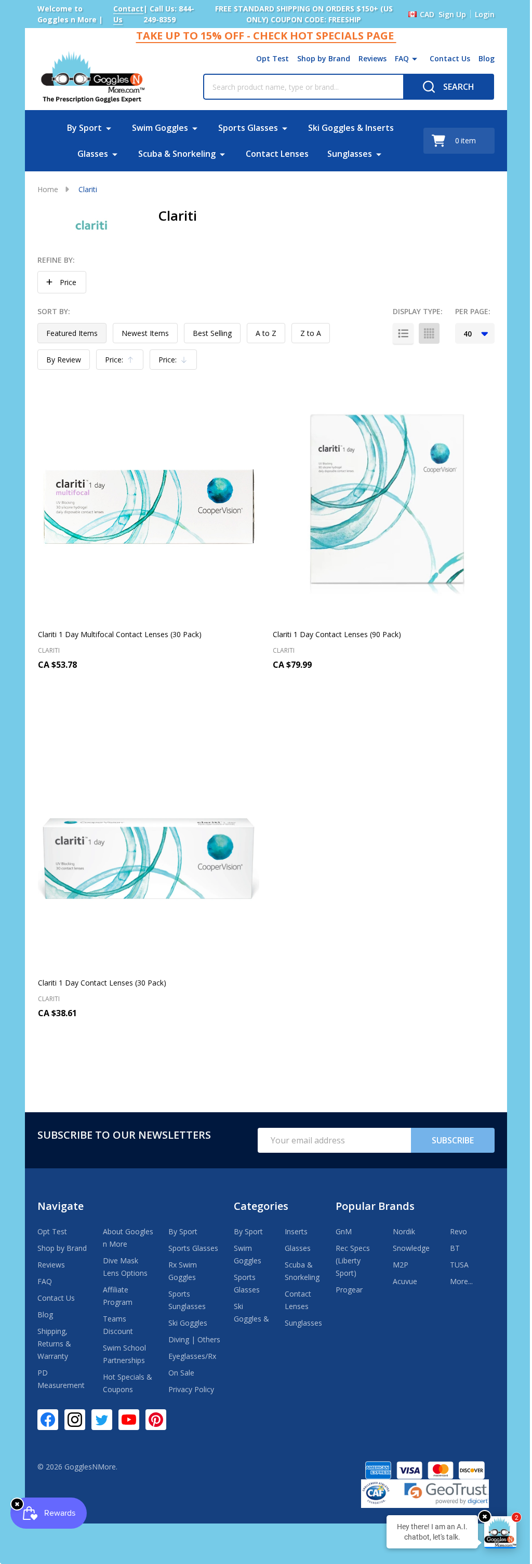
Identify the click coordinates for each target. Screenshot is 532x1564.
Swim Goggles (160, 127)
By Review (63, 360)
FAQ (402, 58)
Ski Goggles (187, 1323)
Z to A (310, 333)
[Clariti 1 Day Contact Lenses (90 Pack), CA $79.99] (383, 507)
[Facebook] (47, 1419)
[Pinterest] (155, 1419)
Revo (458, 1231)
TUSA (459, 1265)
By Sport (84, 127)
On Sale (181, 1373)
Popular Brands (375, 1206)
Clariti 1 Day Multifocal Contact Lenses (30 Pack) (120, 634)
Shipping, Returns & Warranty (54, 1343)
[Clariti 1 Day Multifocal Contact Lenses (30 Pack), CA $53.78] (148, 507)
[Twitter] (101, 1419)
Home (47, 189)
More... (461, 1281)
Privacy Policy (191, 1389)
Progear (349, 1290)
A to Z (266, 333)
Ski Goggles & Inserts (351, 127)
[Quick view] (149, 709)
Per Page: (472, 311)
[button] (61, 282)
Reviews (372, 58)
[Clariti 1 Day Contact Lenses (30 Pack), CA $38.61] (148, 856)
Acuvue (405, 1281)
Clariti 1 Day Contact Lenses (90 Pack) (337, 634)
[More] (414, 58)
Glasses (92, 153)
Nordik (404, 1231)
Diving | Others (194, 1339)
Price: (122, 362)
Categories (261, 1206)
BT (455, 1248)
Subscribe (453, 1140)
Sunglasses (349, 153)
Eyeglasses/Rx (192, 1356)
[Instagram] (74, 1419)
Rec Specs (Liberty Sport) (353, 1260)
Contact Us (450, 58)
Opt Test (272, 58)
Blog (486, 58)
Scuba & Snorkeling (177, 153)
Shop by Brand (323, 58)
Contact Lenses (277, 153)
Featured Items (72, 333)
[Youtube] (128, 1419)
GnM (344, 1231)
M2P (400, 1265)
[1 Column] (403, 333)
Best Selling (212, 333)
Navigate (60, 1206)
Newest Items (145, 333)
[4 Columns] (429, 333)
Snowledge (411, 1248)
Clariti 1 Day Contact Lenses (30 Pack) (102, 983)
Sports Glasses (248, 127)
